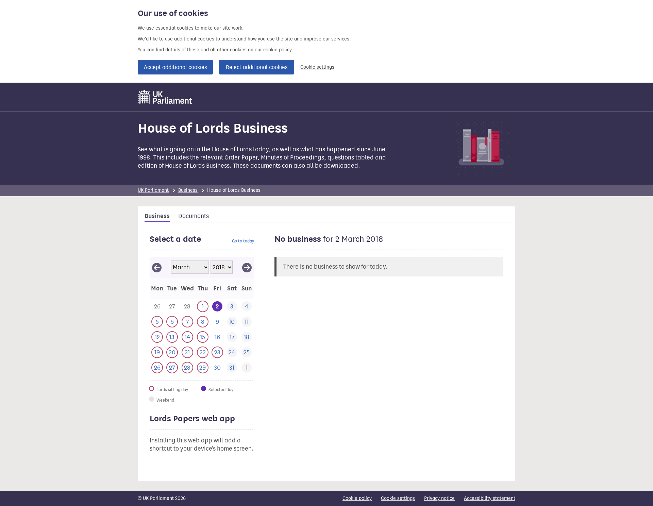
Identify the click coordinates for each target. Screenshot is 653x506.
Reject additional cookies (256, 67)
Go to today (243, 240)
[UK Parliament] (165, 96)
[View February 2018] (157, 267)
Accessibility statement (489, 498)
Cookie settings (317, 67)
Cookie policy (357, 498)
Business (188, 190)
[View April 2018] (247, 267)
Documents (193, 216)
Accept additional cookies (175, 67)
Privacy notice (439, 498)
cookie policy (277, 50)
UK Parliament (153, 190)
